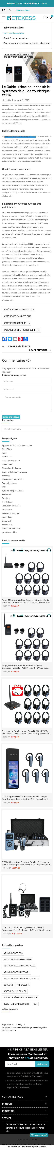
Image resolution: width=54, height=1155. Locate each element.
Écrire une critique (11, 417)
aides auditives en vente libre (18, 960)
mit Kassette (23, 985)
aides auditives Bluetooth (16, 972)
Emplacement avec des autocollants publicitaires (27, 43)
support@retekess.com (18, 1087)
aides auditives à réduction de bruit (21, 979)
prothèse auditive (9, 532)
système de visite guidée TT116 (19, 309)
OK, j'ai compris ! (39, 1135)
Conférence (7, 510)
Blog (20, 1025)
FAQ (4, 487)
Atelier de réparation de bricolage (20, 998)
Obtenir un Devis (22, 10)
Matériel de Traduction (11, 468)
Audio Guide (7, 517)
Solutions (6, 476)
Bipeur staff (7, 521)
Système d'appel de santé (12, 491)
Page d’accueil (8, 1025)
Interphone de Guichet (11, 528)
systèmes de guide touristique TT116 (20, 137)
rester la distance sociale (16, 1004)
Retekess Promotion (10, 513)
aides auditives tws (13, 953)
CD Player (8, 985)
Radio (4, 453)
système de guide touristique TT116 (21, 330)
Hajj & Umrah (7, 502)
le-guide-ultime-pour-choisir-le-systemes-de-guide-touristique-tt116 (24, 1029)
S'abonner (42, 1064)
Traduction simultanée (11, 506)
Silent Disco (7, 449)
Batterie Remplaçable (14, 33)
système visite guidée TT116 (17, 316)
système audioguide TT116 (17, 323)
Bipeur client (7, 464)
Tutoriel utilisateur (9, 483)
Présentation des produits (12, 479)
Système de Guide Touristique (14, 472)
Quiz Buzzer (7, 457)
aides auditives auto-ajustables (19, 966)
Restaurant (6, 495)
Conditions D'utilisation (32, 1076)
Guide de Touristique (11, 461)
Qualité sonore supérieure (16, 38)
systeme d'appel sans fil (15, 991)
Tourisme (6, 498)
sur (35, 1004)
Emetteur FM (7, 525)
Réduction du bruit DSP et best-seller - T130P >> (27, 4)
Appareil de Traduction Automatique (17, 446)
